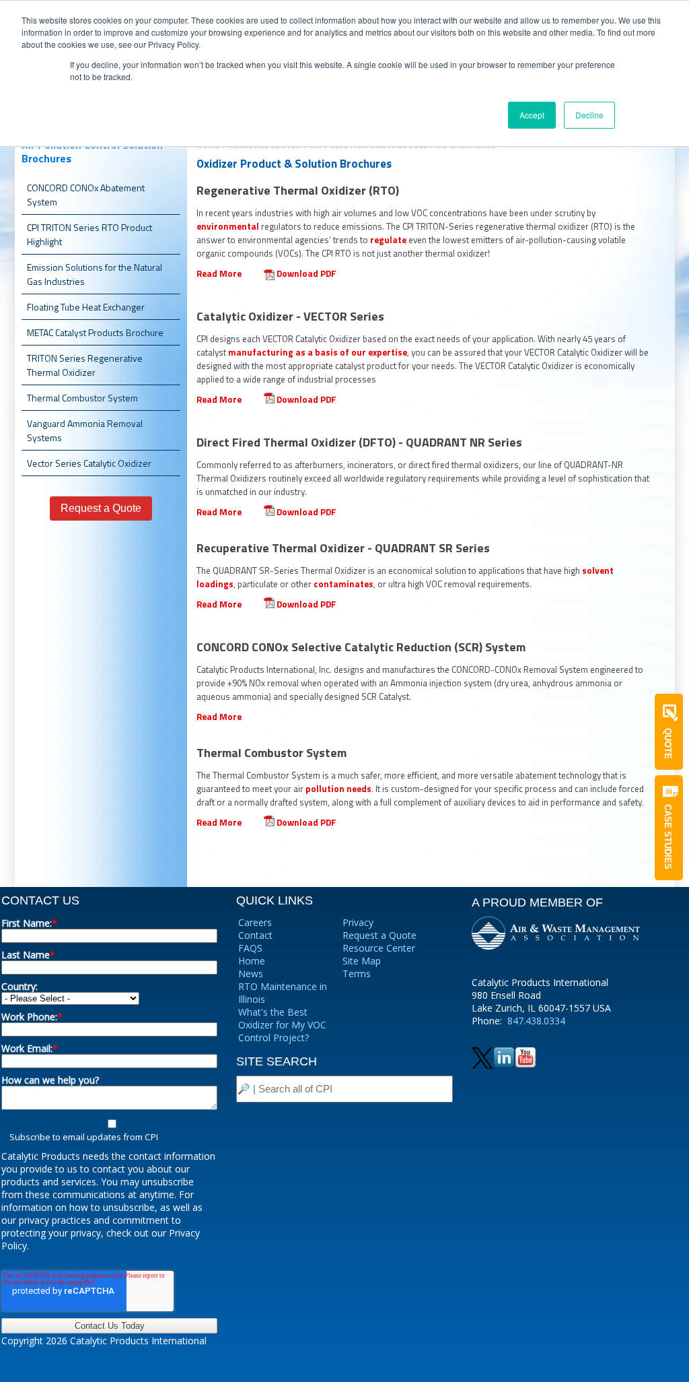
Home (251, 960)
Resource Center (378, 948)
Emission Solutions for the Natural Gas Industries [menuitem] (94, 274)
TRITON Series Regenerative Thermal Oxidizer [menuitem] (85, 365)
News (250, 973)
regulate (388, 239)
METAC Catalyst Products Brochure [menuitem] (95, 332)
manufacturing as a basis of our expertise (317, 352)
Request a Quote (379, 935)
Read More (219, 273)
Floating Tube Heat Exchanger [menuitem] (86, 307)
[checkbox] (109, 1130)
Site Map (361, 960)
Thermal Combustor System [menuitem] (82, 398)
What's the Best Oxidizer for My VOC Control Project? (282, 1025)
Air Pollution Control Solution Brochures (92, 151)
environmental (227, 226)
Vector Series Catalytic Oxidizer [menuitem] (89, 463)
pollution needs (338, 788)
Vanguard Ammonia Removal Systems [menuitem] (85, 430)
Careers (255, 922)
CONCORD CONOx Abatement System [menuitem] (86, 194)
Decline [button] (589, 115)
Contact (255, 935)
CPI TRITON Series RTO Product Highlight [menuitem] (89, 234)
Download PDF (306, 273)
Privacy (357, 922)
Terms (356, 973)
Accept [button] (531, 115)
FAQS (250, 948)
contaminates (343, 584)
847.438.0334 (536, 1020)
